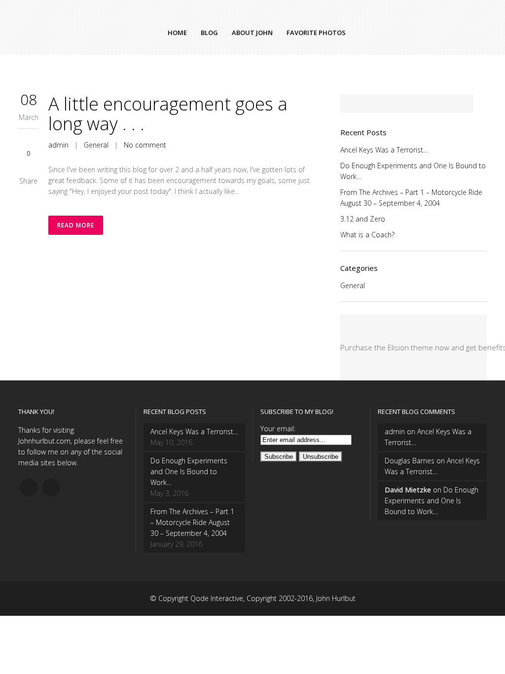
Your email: (277, 428)
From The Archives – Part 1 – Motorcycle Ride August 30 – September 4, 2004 (192, 522)
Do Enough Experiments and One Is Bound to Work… (188, 471)
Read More (75, 225)
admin (58, 145)
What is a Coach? (367, 234)
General (96, 145)
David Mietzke (408, 489)
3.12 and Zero (362, 219)
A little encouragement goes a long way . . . (168, 114)
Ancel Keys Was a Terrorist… (384, 149)
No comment (145, 145)
